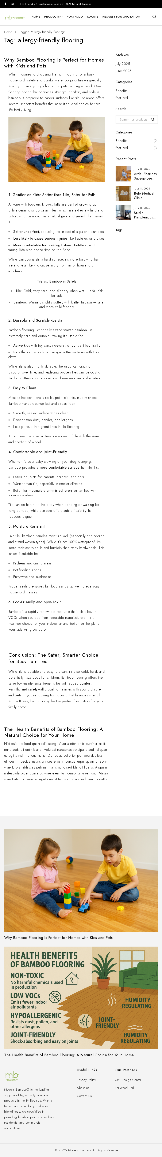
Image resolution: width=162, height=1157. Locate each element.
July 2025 (123, 64)
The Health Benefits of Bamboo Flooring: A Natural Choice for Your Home (53, 732)
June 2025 (123, 71)
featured (122, 98)
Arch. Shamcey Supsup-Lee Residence (145, 178)
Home (8, 32)
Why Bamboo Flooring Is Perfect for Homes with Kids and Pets (54, 62)
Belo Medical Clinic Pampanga (144, 198)
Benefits (121, 91)
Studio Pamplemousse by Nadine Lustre (145, 219)
